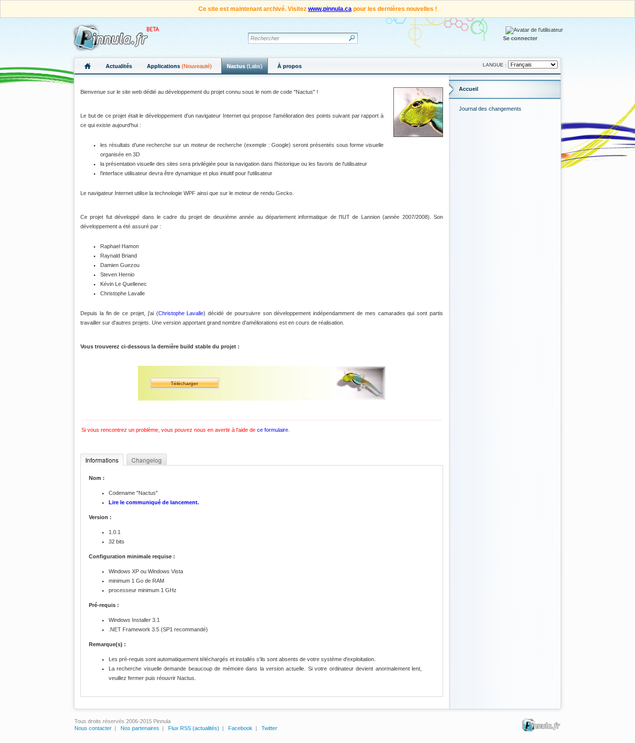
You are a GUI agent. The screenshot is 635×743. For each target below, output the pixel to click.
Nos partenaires (140, 728)
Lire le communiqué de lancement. (154, 502)
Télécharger (184, 383)
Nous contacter (93, 728)
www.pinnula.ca (330, 8)
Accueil (468, 89)
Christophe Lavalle (181, 313)
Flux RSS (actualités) (193, 728)
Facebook (240, 728)
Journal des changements (490, 109)
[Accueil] (114, 37)
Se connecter (520, 38)
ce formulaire (272, 430)
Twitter (269, 728)
